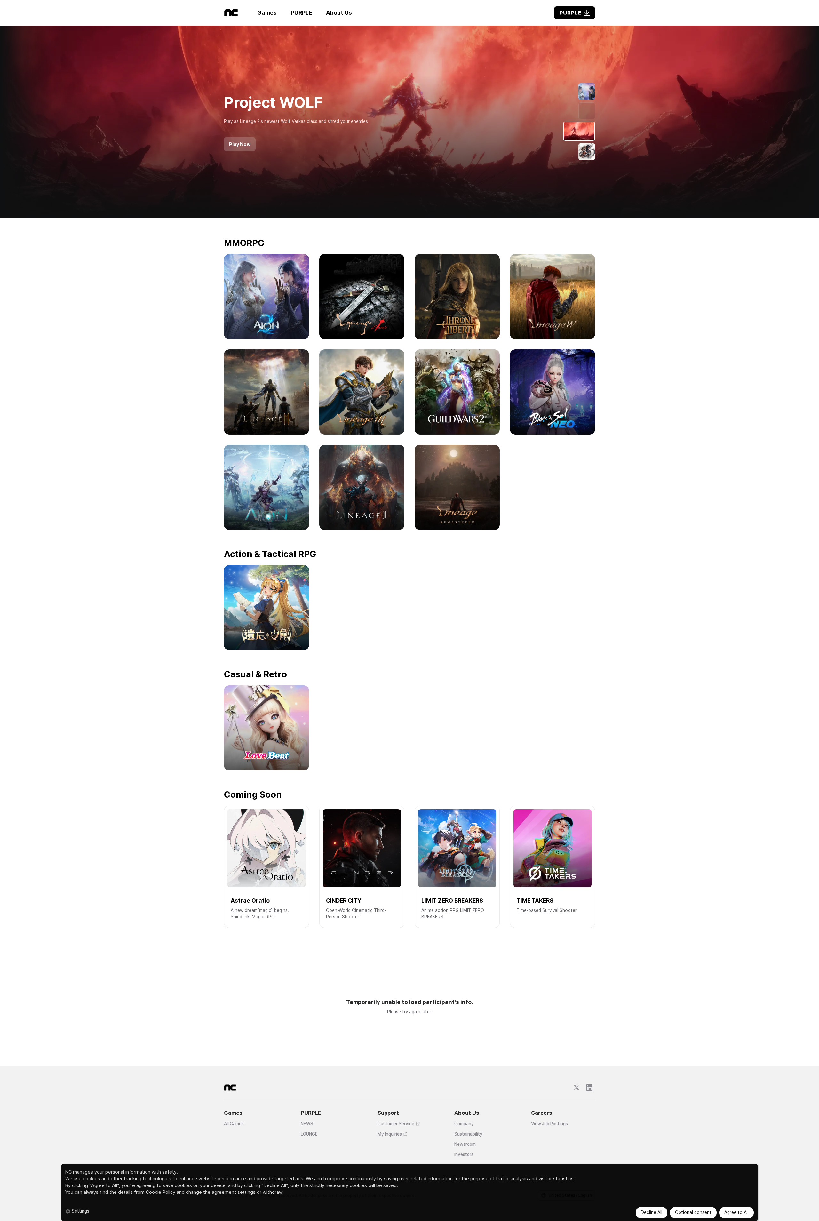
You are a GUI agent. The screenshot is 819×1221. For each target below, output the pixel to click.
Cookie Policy (160, 1192)
